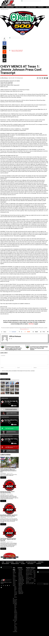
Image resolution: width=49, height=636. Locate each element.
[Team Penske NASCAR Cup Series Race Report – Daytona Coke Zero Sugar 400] (9, 532)
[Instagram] (42, 78)
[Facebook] (4, 43)
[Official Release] (5, 338)
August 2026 (20, 569)
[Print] (4, 60)
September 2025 (21, 583)
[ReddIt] (4, 52)
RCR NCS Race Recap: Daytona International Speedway (7, 492)
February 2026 (20, 577)
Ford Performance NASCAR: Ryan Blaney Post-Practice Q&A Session (39, 348)
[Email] (4, 56)
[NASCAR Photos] (47, 78)
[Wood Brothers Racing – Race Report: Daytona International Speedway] (9, 508)
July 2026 (20, 570)
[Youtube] (45, 78)
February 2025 (20, 592)
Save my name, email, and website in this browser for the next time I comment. (18, 370)
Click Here (30, 323)
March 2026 (20, 575)
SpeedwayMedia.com (25, 329)
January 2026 (20, 578)
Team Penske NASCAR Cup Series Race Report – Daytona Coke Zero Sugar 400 (8, 539)
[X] (4, 47)
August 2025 (20, 584)
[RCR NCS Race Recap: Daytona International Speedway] (9, 485)
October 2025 (20, 582)
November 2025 (21, 580)
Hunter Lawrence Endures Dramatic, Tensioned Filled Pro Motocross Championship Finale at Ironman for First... (8, 470)
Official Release (4, 78)
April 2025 (20, 589)
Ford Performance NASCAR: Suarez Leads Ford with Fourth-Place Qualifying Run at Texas (13, 348)
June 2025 (20, 587)
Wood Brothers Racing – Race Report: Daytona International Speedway (9, 515)
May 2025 (20, 588)
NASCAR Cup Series (4, 9)
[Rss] (9, 585)
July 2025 (20, 585)
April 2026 (20, 574)
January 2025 (20, 593)
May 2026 (20, 573)
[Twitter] (40, 78)
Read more (3, 477)
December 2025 (21, 579)
